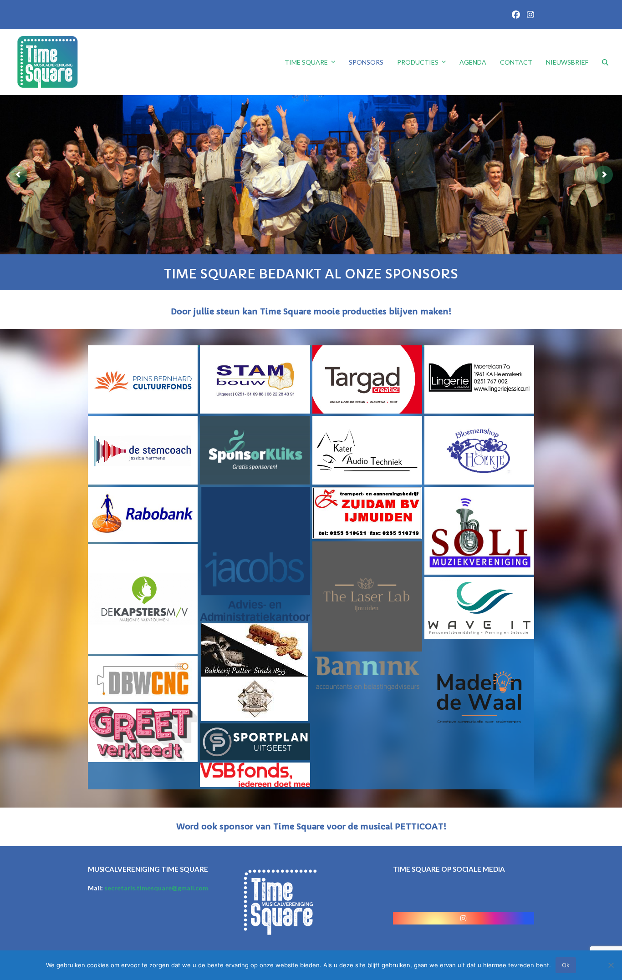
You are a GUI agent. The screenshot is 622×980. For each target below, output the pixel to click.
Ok (566, 965)
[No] (610, 965)
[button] (605, 62)
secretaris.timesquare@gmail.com (156, 888)
